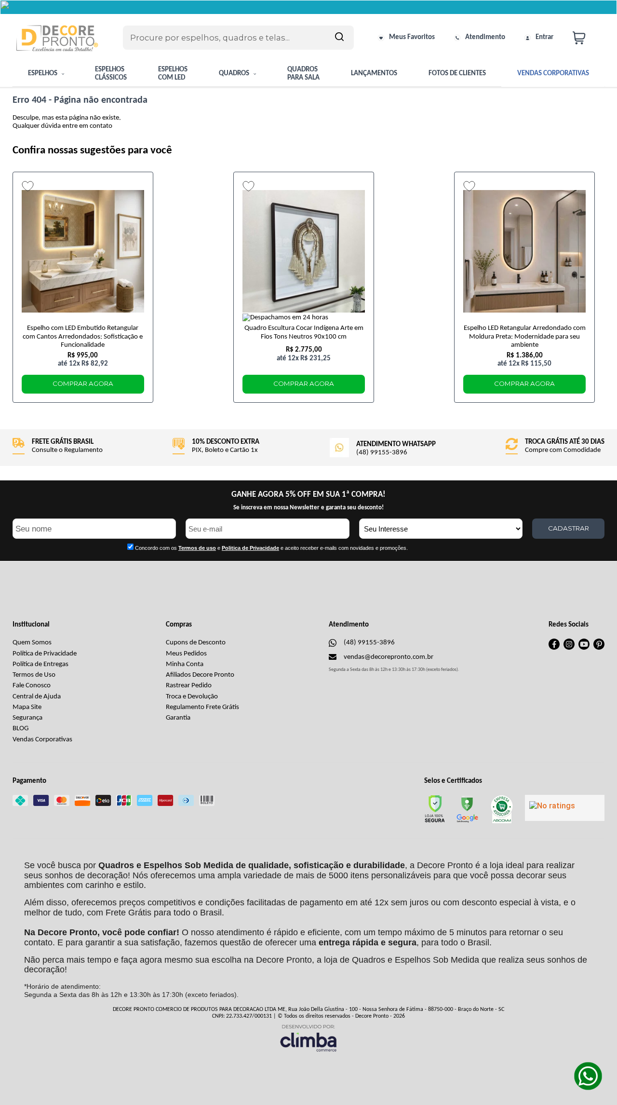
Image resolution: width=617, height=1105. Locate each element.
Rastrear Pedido (189, 685)
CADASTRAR (568, 528)
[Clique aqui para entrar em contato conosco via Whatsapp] (588, 1076)
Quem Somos (32, 642)
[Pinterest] (598, 648)
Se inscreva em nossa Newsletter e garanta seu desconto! (308, 508)
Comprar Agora (83, 383)
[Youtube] (584, 648)
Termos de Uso (34, 675)
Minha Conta (184, 664)
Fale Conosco (32, 685)
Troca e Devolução (192, 696)
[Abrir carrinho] (586, 38)
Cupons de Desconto (196, 642)
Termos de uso (197, 548)
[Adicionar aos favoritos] (28, 186)
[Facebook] (554, 648)
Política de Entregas (40, 664)
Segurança (27, 718)
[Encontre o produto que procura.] (339, 38)
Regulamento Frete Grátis (202, 707)
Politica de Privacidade (250, 548)
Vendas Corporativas (42, 739)
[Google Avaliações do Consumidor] (564, 808)
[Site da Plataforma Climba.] (308, 1037)
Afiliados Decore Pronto (200, 675)
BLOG (20, 728)
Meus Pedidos (186, 653)
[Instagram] (569, 648)
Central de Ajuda (37, 696)
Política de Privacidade (45, 653)
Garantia (178, 718)
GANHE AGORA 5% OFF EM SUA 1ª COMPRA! (308, 495)
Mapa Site (27, 707)
